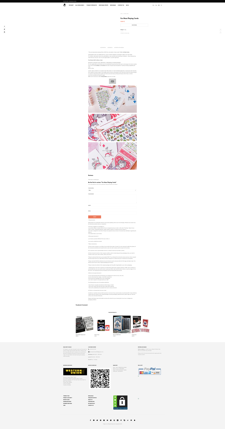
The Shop (71, 5)
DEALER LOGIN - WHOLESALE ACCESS (69, 1)
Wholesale (113, 5)
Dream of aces (96, 199)
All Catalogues (79, 5)
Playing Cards (126, 13)
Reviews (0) (110, 40)
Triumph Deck (134, 199)
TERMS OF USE (66, 260)
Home (121, 13)
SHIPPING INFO (91, 266)
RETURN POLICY (91, 268)
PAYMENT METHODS (67, 268)
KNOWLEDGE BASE (67, 266)
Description (103, 40)
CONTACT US (121, 5)
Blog (127, 5)
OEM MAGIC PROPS (103, 5)
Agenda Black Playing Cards (80, 199)
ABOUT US (90, 264)
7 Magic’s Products (91, 5)
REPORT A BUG (66, 264)
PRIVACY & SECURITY (67, 262)
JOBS (64, 270)
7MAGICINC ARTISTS (92, 262)
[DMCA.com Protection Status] (120, 267)
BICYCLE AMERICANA (117, 199)
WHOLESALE (90, 260)
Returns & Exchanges (119, 40)
